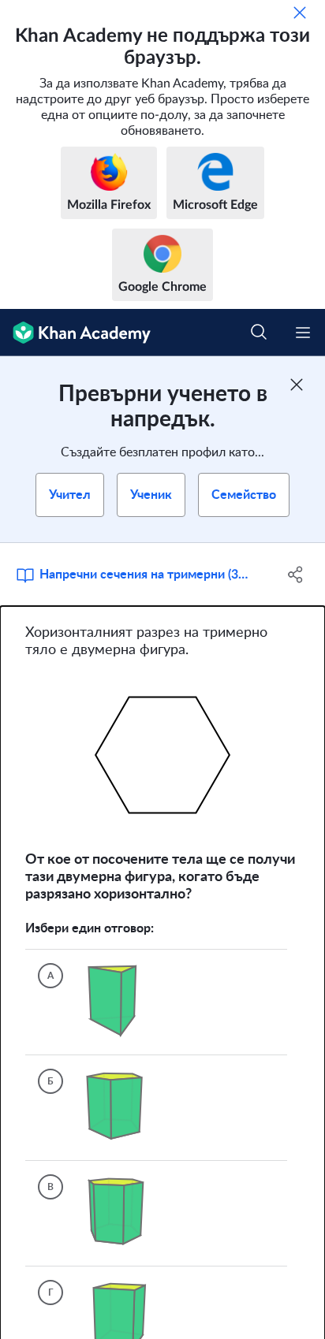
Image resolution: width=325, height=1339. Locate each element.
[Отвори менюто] (302, 332)
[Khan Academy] (75, 332)
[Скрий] (299, 12)
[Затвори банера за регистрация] (296, 384)
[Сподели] (295, 574)
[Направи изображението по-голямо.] (162, 755)
